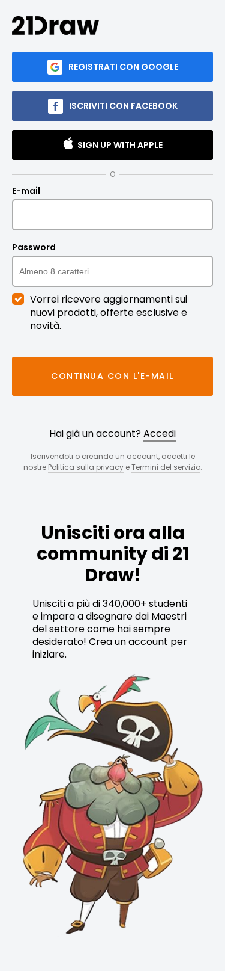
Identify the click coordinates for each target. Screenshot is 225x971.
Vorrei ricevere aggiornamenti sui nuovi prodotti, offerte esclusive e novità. (108, 313)
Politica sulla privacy (86, 467)
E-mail (26, 191)
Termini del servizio (165, 467)
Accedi (159, 433)
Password (34, 247)
